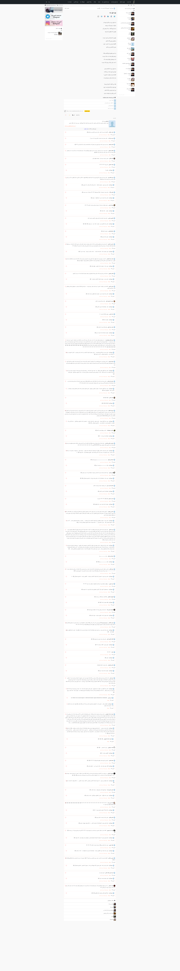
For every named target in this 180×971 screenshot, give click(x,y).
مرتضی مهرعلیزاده (110, 430)
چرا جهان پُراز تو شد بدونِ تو (53, 32)
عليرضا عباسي (111, 205)
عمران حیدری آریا (110, 789)
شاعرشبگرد (129, 38)
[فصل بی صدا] (132, 13)
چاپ (98, 8)
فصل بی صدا (128, 12)
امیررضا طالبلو (110, 410)
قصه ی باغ (129, 88)
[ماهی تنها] (132, 49)
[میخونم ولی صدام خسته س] (132, 23)
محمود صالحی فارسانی (109, 443)
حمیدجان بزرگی (110, 459)
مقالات (95, 2)
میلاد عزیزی (111, 845)
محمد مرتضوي (110, 747)
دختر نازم (129, 58)
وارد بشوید (86, 129)
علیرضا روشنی (110, 361)
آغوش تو (129, 78)
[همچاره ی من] (132, 69)
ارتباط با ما (70, 2)
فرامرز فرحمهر (111, 144)
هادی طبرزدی (111, 273)
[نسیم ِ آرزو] (132, 54)
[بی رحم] (132, 44)
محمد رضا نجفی (110, 327)
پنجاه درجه (129, 83)
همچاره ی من (128, 68)
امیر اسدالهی (111, 529)
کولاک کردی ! (111, 100)
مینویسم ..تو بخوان (127, 73)
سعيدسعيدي (111, 760)
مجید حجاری (111, 164)
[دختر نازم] (132, 59)
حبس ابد (129, 17)
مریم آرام (103, 121)
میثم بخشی (111, 397)
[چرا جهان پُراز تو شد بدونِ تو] (60, 33)
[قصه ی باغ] (132, 89)
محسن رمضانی (110, 511)
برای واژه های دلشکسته (126, 63)
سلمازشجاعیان (110, 231)
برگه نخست (129, 2)
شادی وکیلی (111, 817)
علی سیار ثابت (110, 138)
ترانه (114, 118)
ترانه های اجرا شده (114, 2)
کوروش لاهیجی (110, 596)
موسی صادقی (110, 858)
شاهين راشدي (110, 218)
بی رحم (129, 43)
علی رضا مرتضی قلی (109, 301)
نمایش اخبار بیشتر (121, 94)
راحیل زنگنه (111, 192)
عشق (130, 33)
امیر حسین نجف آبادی (109, 872)
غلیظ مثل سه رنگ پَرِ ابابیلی (126, 28)
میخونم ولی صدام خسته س (126, 23)
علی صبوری (111, 583)
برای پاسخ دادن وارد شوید (103, 134)
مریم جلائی (111, 569)
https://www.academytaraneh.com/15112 (73, 111)
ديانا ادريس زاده (110, 802)
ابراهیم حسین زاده (110, 609)
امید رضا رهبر (111, 498)
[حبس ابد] (132, 18)
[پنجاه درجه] (132, 84)
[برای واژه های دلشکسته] (132, 64)
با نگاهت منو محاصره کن (109, 103)
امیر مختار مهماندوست (109, 340)
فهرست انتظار (122, 2)
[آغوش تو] (132, 79)
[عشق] (132, 34)
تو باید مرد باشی (110, 108)
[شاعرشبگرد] (132, 39)
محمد (112, 652)
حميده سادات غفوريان (109, 714)
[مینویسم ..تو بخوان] (132, 74)
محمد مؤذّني (111, 132)
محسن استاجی (110, 244)
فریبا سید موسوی (110, 830)
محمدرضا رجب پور (110, 485)
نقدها (99, 2)
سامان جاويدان (110, 665)
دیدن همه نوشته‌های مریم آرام (70, 126)
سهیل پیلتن (111, 472)
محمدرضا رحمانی (110, 381)
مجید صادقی (111, 885)
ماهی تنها (129, 48)
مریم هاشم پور (110, 177)
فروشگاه (83, 2)
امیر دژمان (111, 678)
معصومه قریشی (110, 773)
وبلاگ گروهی (89, 2)
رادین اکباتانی (110, 622)
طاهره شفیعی (110, 150)
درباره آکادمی (76, 2)
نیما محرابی (111, 314)
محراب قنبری (111, 286)
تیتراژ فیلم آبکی (110, 105)
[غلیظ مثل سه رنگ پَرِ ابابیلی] (132, 29)
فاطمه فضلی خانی (110, 639)
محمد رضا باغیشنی (110, 259)
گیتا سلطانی (111, 158)
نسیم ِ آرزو (129, 53)
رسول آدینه (56, 34)
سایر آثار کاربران (106, 2)
